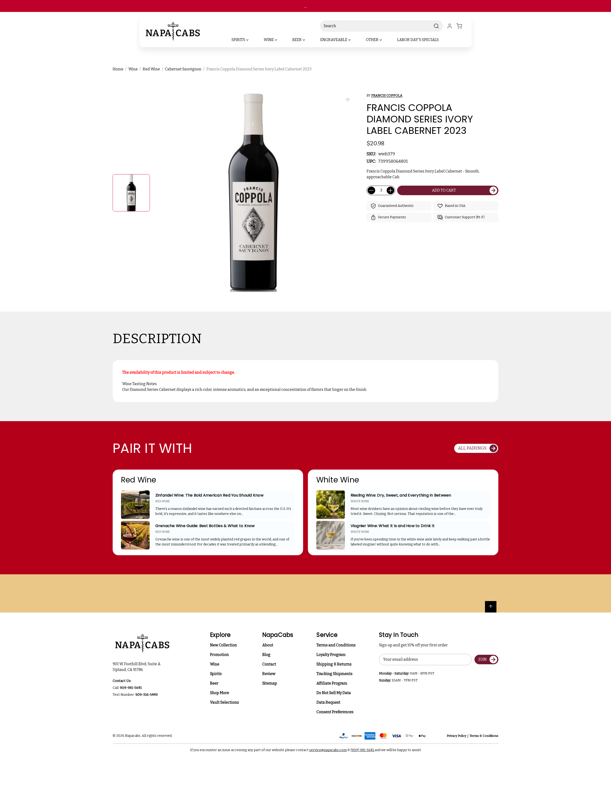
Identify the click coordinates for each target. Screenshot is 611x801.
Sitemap (269, 683)
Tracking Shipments (334, 673)
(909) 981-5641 (363, 750)
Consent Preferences (334, 712)
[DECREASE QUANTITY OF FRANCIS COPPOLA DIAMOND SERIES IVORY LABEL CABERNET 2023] (371, 190)
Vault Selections (224, 702)
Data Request (328, 702)
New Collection (223, 645)
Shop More (219, 693)
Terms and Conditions (336, 645)
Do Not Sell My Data (333, 693)
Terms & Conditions (483, 736)
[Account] (450, 26)
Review (268, 673)
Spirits (216, 673)
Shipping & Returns (334, 664)
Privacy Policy (456, 736)
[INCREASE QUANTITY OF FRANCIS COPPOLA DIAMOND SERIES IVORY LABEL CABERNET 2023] (390, 190)
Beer (214, 683)
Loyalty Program (331, 654)
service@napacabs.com (328, 750)
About (267, 645)
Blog (266, 654)
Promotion (219, 654)
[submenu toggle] (251, 40)
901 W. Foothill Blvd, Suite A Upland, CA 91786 (137, 667)
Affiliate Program (331, 683)
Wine (214, 664)
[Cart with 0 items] (462, 26)
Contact (269, 664)
